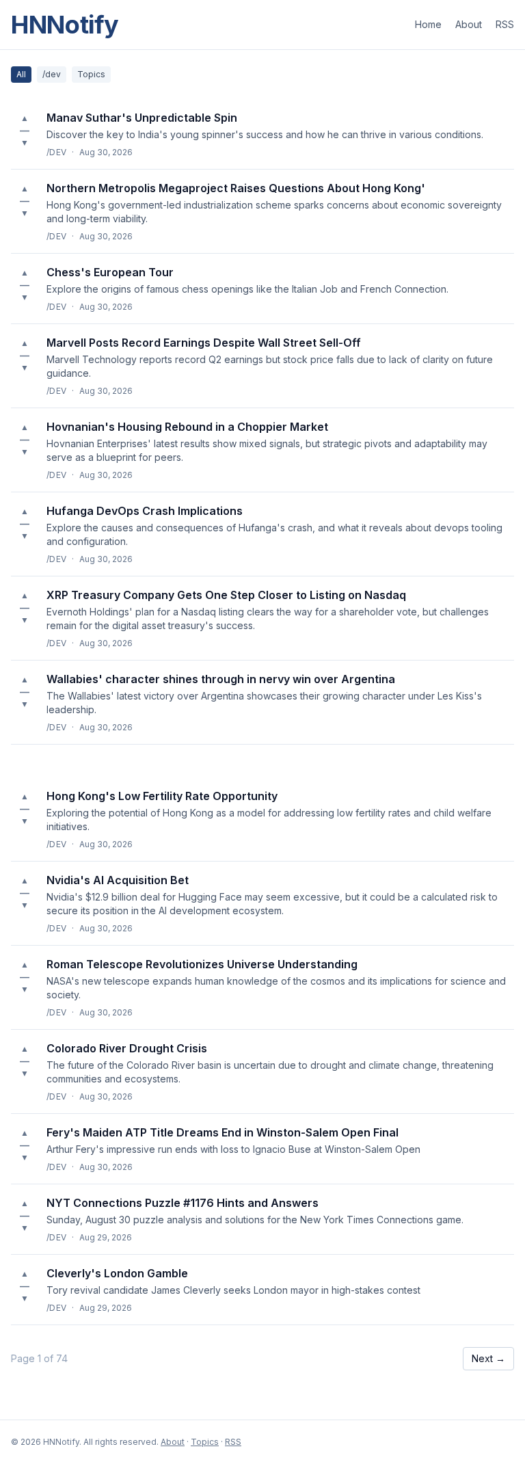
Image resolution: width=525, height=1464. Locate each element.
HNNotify (65, 24)
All (21, 74)
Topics (91, 74)
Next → (488, 1358)
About (468, 24)
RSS (505, 24)
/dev (51, 74)
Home (428, 24)
